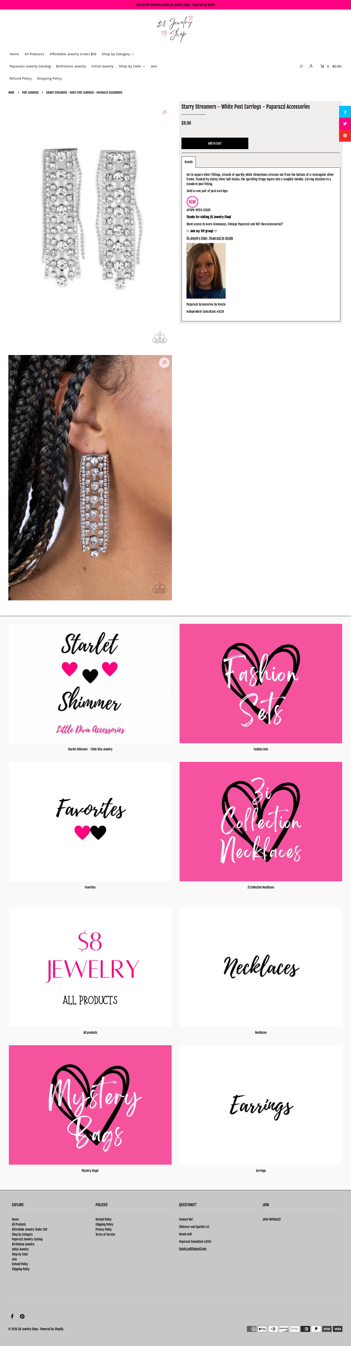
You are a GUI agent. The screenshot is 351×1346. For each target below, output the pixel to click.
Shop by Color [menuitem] (130, 66)
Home (11, 92)
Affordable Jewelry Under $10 (29, 1229)
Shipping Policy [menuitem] (49, 78)
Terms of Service (105, 1234)
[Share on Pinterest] (345, 136)
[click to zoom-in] (164, 112)
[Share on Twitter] (345, 124)
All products (90, 1032)
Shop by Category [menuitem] (116, 54)
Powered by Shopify (52, 1329)
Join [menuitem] (154, 66)
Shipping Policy (21, 1269)
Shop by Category (22, 1234)
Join (14, 1259)
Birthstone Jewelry (23, 1244)
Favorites (90, 887)
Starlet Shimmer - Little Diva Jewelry (90, 749)
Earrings (261, 1171)
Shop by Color (20, 1254)
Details (189, 162)
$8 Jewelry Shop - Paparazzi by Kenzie (192, 5)
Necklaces (261, 1032)
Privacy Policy (104, 1229)
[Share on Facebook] (345, 112)
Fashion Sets (261, 749)
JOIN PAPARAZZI (272, 1219)
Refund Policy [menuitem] (21, 78)
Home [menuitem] (14, 54)
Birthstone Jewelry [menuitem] (71, 66)
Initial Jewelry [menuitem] (102, 66)
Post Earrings (30, 92)
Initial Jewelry (20, 1249)
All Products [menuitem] (34, 54)
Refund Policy (20, 1264)
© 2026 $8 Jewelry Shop (23, 1329)
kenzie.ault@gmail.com (193, 1249)
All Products (19, 1224)
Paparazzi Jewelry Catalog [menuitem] (30, 66)
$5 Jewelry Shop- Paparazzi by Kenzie (209, 238)
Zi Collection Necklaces (261, 887)
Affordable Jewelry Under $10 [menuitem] (73, 54)
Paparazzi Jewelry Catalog (27, 1239)
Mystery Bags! (90, 1171)
